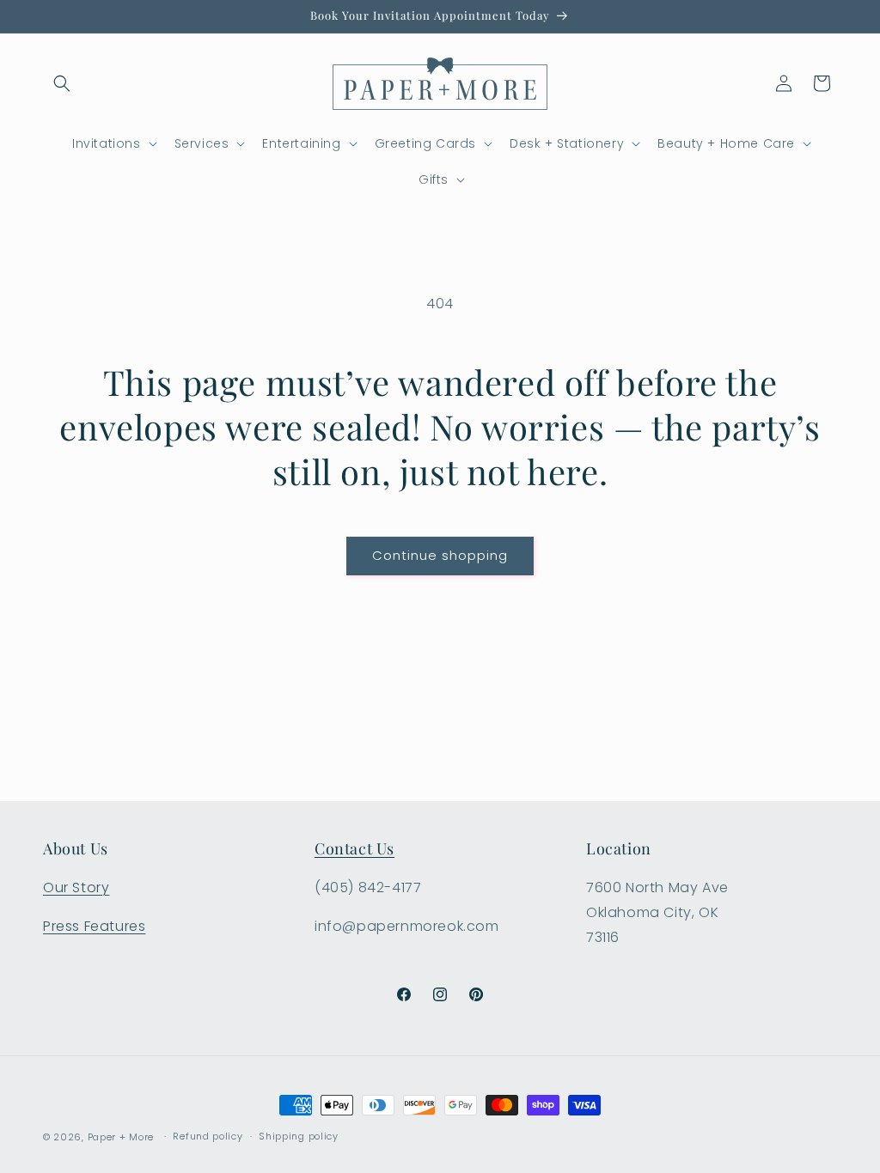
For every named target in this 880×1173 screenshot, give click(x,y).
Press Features (94, 926)
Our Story (76, 887)
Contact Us (354, 848)
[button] (62, 83)
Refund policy (207, 1136)
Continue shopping (440, 555)
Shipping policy (299, 1136)
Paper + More (121, 1137)
